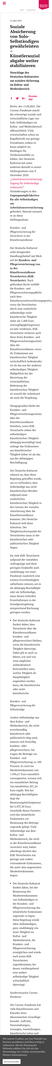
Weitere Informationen (15, 1054)
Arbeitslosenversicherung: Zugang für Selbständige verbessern (26, 183)
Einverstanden (11, 1061)
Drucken (33, 96)
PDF (31, 99)
